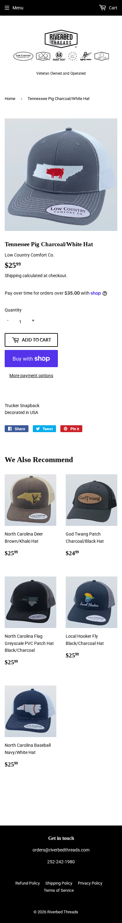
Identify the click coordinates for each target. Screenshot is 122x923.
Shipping (13, 275)
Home (10, 98)
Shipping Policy (58, 883)
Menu (18, 7)
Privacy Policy (90, 883)
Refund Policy (27, 883)
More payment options (31, 375)
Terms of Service (59, 890)
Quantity (13, 309)
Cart (112, 7)
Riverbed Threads (62, 912)
